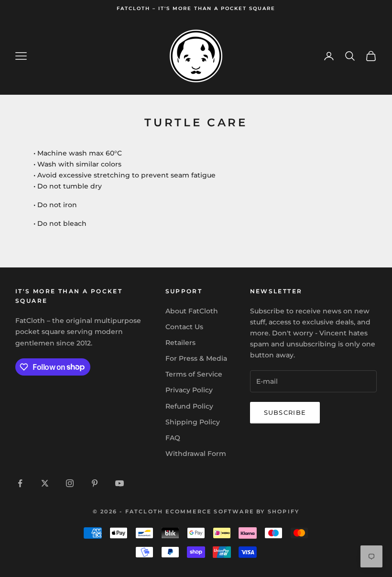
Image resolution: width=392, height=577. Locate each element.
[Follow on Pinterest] (94, 483)
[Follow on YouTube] (119, 483)
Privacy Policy (189, 390)
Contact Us (184, 326)
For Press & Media (196, 358)
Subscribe (285, 412)
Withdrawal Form (195, 453)
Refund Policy (189, 406)
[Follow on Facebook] (20, 483)
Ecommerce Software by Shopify (232, 511)
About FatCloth (191, 311)
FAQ (172, 437)
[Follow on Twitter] (45, 483)
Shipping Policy (192, 422)
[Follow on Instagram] (70, 483)
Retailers (180, 342)
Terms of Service (193, 374)
